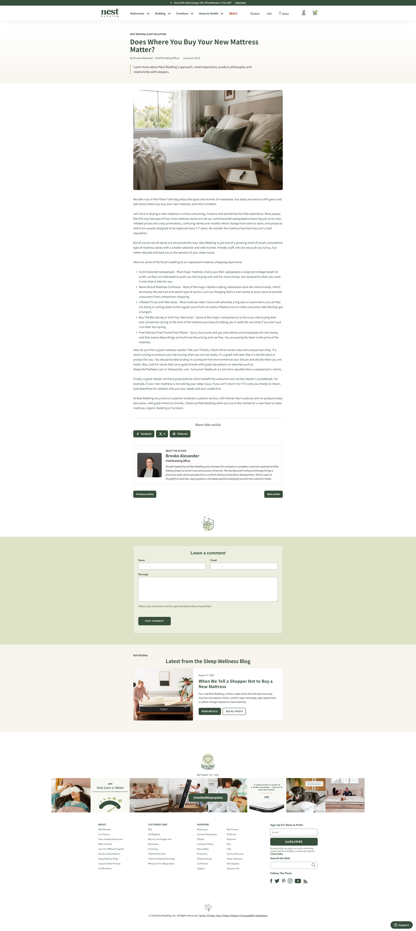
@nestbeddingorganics (208, 797)
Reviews (255, 13)
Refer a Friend (105, 844)
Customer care (157, 824)
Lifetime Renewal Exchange (161, 859)
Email (213, 560)
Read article (210, 711)
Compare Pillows (205, 844)
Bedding (160, 13)
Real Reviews (104, 829)
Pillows (200, 839)
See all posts (234, 711)
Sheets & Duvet (204, 859)
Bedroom (231, 839)
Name (141, 560)
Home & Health (208, 13)
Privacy (211, 915)
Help (269, 13)
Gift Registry (154, 834)
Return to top (208, 775)
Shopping (203, 824)
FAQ (150, 829)
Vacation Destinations (109, 854)
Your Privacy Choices (227, 915)
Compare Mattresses (207, 834)
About (102, 824)
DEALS (233, 13)
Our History (104, 834)
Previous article (144, 494)
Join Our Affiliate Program (111, 849)
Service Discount (235, 854)
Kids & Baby (203, 849)
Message (143, 574)
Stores (285, 13)
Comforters (202, 864)
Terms (202, 915)
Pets (229, 844)
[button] (208, 763)
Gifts (229, 849)
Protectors (202, 854)
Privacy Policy (276, 854)
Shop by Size (233, 868)
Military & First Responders (161, 864)
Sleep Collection (235, 859)
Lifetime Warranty (157, 854)
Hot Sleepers (233, 864)
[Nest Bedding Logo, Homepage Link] (113, 13)
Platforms (231, 834)
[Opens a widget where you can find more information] (401, 925)
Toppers (201, 868)
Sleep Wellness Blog (108, 859)
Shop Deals (240, 3)
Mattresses (137, 13)
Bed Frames (232, 829)
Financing (153, 849)
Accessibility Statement (254, 915)
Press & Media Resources (110, 839)
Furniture (182, 13)
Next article (273, 494)
